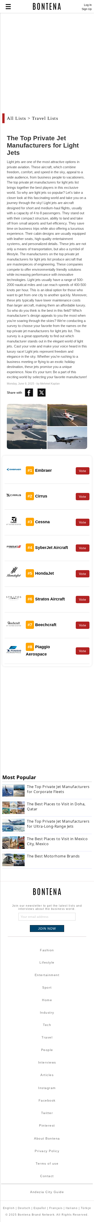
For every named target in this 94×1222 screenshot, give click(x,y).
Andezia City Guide (47, 1192)
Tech (47, 1025)
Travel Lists (45, 118)
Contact (47, 1176)
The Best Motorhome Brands (53, 856)
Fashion (47, 950)
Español (40, 1208)
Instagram (47, 1088)
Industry (47, 1012)
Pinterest (47, 1125)
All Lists (16, 118)
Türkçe (86, 1208)
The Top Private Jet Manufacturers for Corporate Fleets (58, 789)
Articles (47, 1075)
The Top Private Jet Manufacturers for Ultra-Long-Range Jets (58, 824)
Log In (88, 5)
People (47, 1050)
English (9, 1208)
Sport (47, 987)
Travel (47, 1037)
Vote (82, 471)
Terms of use (47, 1163)
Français (56, 1208)
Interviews (47, 1062)
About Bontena (47, 1138)
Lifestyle (47, 962)
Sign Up (87, 9)
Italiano (72, 1208)
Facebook (47, 1100)
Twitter (47, 1113)
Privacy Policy (47, 1151)
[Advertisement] (47, 65)
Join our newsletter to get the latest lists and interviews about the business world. (47, 907)
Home (47, 1000)
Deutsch (24, 1208)
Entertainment (47, 975)
